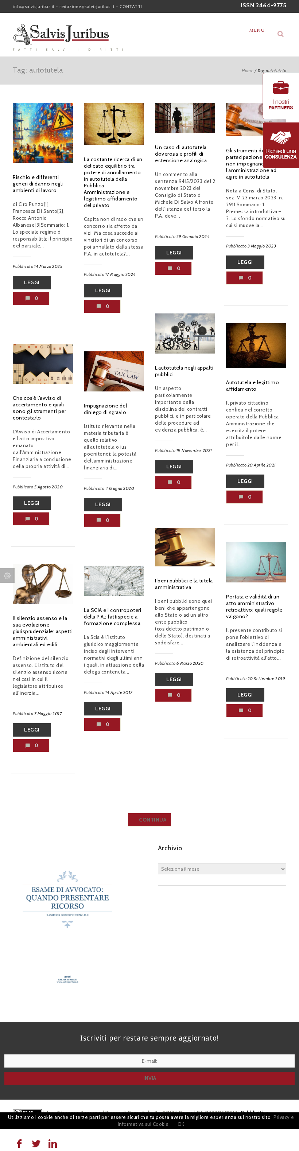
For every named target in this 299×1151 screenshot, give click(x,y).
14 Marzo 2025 (48, 266)
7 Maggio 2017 (48, 713)
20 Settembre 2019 (267, 678)
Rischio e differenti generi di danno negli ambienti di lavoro (38, 184)
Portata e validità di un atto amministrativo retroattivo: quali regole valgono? (254, 606)
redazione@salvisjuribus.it (86, 6)
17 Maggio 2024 (120, 274)
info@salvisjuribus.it (34, 6)
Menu (256, 30)
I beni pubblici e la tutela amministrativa (184, 583)
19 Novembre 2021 (194, 450)
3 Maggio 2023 (262, 246)
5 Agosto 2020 (48, 486)
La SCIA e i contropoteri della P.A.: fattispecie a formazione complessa (112, 617)
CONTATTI (131, 6)
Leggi (32, 282)
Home (247, 70)
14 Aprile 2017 (119, 692)
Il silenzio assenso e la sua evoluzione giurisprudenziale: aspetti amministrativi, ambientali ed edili (43, 631)
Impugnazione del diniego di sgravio (105, 408)
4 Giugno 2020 (120, 488)
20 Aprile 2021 (262, 465)
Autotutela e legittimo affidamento (252, 385)
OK (181, 1124)
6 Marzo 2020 (190, 663)
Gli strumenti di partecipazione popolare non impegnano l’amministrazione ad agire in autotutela (256, 163)
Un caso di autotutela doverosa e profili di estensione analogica (181, 154)
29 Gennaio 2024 (193, 236)
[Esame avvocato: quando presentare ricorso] (67, 996)
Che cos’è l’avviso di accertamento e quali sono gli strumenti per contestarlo (39, 408)
